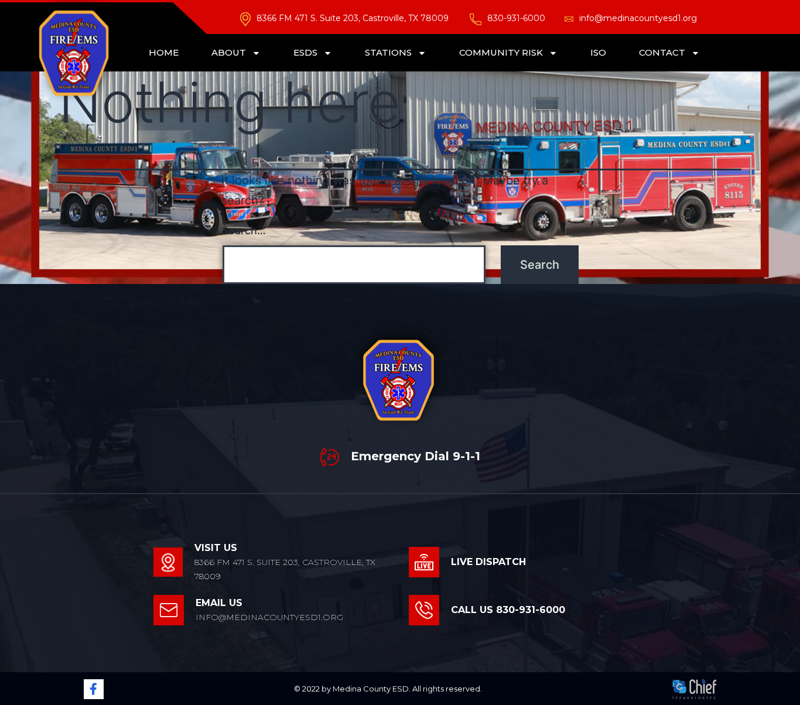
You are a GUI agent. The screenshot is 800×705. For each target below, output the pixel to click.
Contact (662, 52)
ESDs (305, 52)
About (228, 52)
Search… (243, 230)
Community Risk (501, 52)
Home (164, 52)
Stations (388, 52)
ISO (598, 52)
